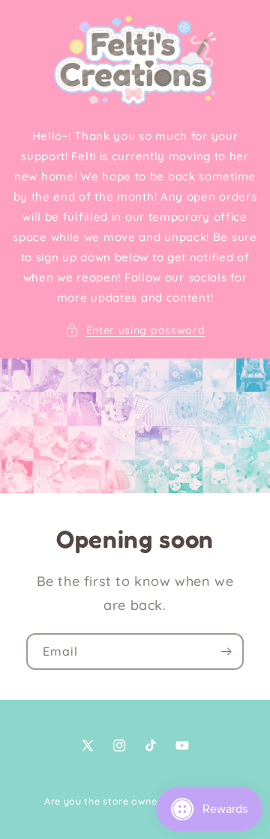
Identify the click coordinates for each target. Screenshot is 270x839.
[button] (135, 330)
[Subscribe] (225, 651)
